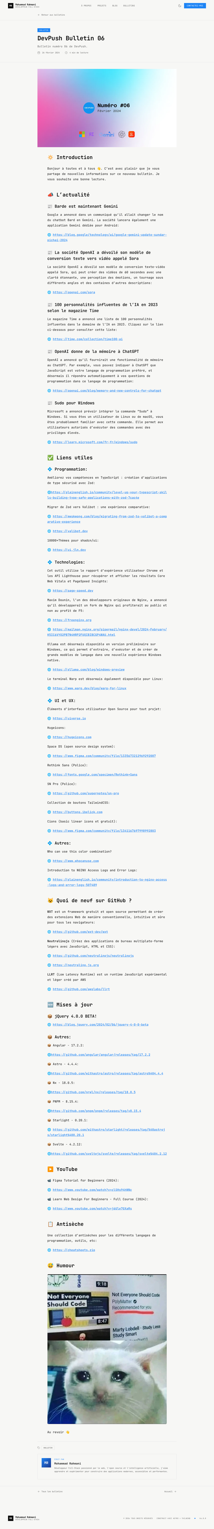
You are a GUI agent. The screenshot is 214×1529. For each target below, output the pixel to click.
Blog (114, 5)
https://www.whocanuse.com (76, 861)
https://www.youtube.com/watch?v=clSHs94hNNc (92, 1190)
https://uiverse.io (69, 718)
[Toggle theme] (180, 6)
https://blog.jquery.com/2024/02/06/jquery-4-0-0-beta (100, 1024)
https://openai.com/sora (74, 292)
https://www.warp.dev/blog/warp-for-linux (89, 688)
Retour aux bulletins (53, 15)
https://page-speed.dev (73, 591)
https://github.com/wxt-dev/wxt (80, 932)
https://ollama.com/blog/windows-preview (89, 669)
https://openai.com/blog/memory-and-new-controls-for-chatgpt (107, 390)
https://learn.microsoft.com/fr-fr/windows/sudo (95, 442)
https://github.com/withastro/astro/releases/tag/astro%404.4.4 (107, 1073)
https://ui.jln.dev (69, 550)
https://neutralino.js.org (76, 965)
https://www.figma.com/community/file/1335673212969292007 (104, 756)
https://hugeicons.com (72, 737)
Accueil (168, 1491)
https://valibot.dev (70, 531)
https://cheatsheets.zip (74, 1250)
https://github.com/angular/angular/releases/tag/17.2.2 (100, 1055)
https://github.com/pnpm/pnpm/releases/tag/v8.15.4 (96, 1111)
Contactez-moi (195, 5)
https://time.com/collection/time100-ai (88, 339)
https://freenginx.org (72, 620)
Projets (101, 5)
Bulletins (129, 5)
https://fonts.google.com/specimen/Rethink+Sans (95, 774)
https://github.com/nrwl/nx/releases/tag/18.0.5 (93, 1092)
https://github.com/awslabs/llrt (81, 989)
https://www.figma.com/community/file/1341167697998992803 (104, 831)
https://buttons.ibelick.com (77, 812)
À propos (86, 5)
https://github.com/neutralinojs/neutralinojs (93, 956)
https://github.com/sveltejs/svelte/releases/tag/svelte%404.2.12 (109, 1154)
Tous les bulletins (52, 1491)
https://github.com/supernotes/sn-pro (86, 793)
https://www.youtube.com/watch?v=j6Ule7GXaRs (92, 1208)
